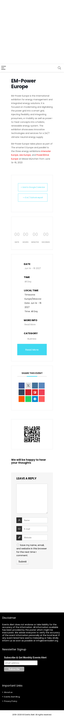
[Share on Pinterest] (28, 392)
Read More (30, 324)
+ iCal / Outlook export (33, 197)
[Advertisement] (32, 32)
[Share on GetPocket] (42, 392)
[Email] (42, 399)
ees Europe (25, 154)
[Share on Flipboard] (35, 392)
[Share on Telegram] (35, 399)
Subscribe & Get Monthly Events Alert (25, 657)
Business (32, 338)
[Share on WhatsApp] (28, 399)
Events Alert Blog (12, 696)
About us (8, 692)
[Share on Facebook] (22, 386)
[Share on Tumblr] (22, 392)
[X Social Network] (28, 386)
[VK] (42, 386)
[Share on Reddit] (22, 399)
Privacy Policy (10, 701)
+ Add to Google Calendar (33, 187)
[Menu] (3, 68)
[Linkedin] (35, 386)
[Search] (59, 68)
